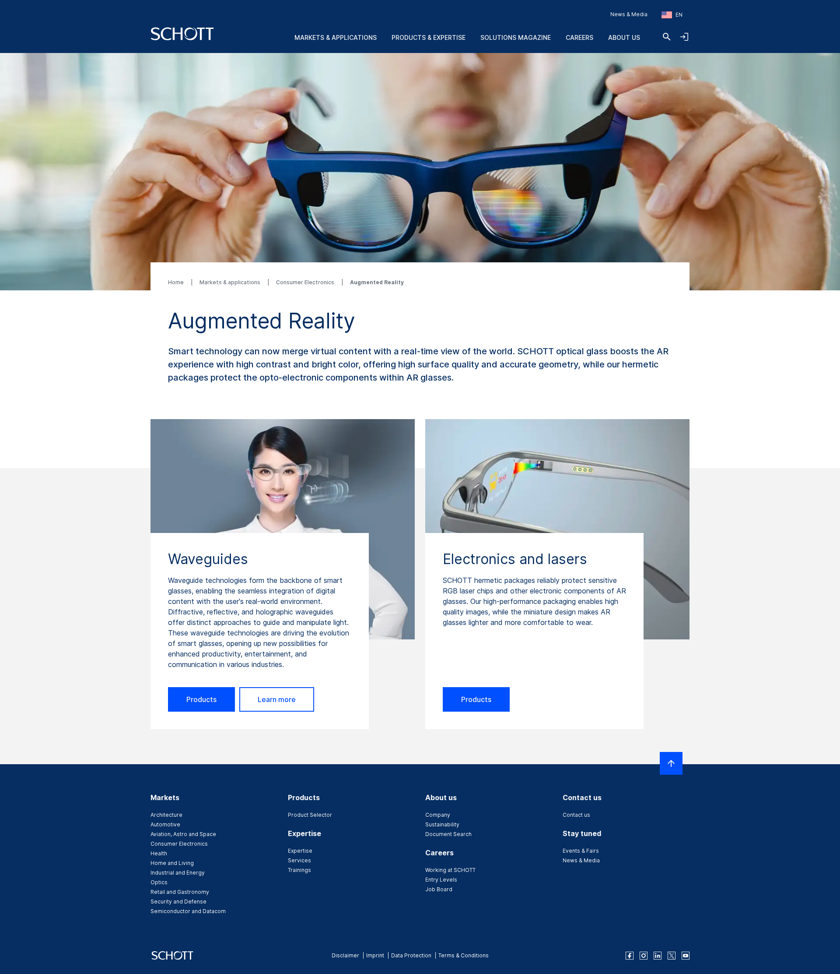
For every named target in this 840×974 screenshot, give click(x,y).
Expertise (300, 850)
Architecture (166, 815)
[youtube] (686, 956)
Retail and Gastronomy (179, 892)
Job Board (438, 889)
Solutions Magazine (515, 37)
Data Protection (411, 955)
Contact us (576, 815)
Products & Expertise (429, 37)
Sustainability (442, 824)
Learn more (277, 699)
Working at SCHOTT (450, 870)
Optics (159, 882)
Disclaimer (345, 955)
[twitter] (672, 956)
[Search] (667, 37)
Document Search (448, 834)
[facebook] (630, 956)
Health (158, 853)
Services (299, 860)
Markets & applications (231, 282)
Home (176, 282)
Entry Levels (441, 879)
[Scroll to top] (671, 763)
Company (437, 815)
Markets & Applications (335, 37)
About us (624, 37)
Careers (579, 37)
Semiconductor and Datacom (188, 911)
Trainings (299, 870)
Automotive (165, 824)
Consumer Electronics (306, 282)
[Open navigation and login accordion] (684, 37)
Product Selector (310, 815)
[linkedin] (658, 956)
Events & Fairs (581, 850)
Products (201, 699)
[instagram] (644, 956)
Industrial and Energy (177, 872)
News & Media (629, 14)
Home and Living (172, 863)
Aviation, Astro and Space (183, 834)
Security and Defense (178, 901)
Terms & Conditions (463, 955)
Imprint (375, 955)
